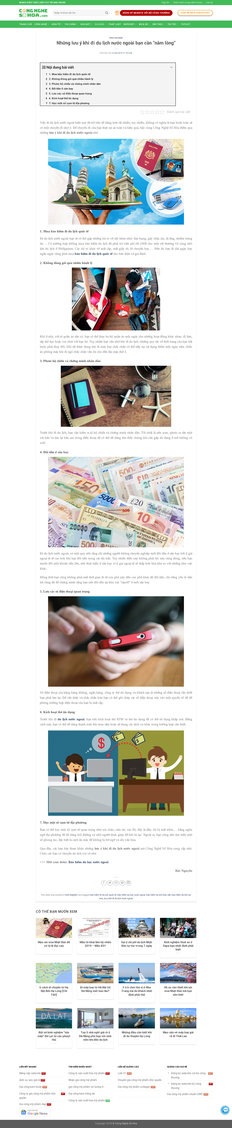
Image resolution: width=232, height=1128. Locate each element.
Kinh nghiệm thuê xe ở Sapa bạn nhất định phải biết (178, 946)
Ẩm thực (158, 24)
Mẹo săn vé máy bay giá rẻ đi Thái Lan (178, 1034)
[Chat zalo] (225, 1110)
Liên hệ (209, 2)
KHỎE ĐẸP (128, 24)
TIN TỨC (171, 24)
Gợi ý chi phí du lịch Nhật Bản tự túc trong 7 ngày (136, 944)
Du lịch (99, 24)
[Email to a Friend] (116, 883)
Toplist (185, 24)
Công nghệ (40, 24)
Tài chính (70, 24)
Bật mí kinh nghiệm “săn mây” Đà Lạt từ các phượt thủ (54, 1036)
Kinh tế (56, 24)
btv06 (129, 53)
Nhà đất (85, 24)
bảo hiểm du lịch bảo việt (158, 895)
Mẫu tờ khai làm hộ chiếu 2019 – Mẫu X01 (95, 944)
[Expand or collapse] (171, 67)
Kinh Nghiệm (116, 38)
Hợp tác (165, 2)
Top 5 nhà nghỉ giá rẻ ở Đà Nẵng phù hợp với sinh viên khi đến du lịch (95, 1036)
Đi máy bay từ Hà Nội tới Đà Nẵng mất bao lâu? (95, 989)
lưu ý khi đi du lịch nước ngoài (118, 898)
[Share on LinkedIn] (128, 883)
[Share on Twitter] (110, 883)
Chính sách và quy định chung (187, 2)
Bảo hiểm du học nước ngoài (88, 862)
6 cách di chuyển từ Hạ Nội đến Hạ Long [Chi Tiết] (53, 991)
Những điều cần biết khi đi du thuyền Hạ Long (137, 1034)
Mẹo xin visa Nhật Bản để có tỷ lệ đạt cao (54, 944)
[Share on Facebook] (104, 883)
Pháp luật (115, 24)
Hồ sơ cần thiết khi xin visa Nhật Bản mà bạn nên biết (178, 991)
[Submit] (107, 13)
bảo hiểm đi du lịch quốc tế (103, 895)
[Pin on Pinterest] (122, 883)
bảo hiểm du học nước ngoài (131, 895)
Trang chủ (25, 24)
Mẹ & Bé (143, 24)
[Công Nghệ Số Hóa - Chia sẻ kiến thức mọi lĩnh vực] (33, 13)
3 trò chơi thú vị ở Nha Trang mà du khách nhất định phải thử (136, 991)
